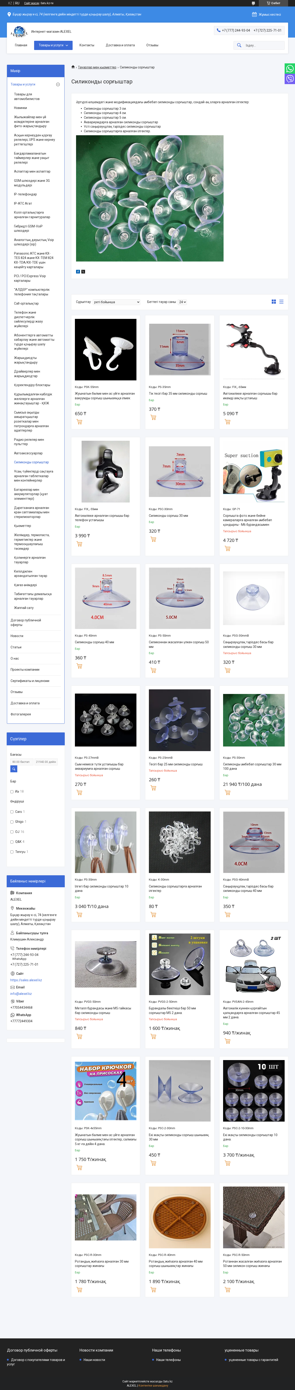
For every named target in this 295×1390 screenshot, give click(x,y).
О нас (15, 658)
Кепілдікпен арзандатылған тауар (30, 574)
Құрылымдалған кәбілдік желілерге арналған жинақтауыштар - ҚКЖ (33, 398)
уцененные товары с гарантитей (253, 1360)
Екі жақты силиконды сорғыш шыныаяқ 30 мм (179, 1137)
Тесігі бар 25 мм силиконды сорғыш (176, 764)
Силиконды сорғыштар (31, 462)
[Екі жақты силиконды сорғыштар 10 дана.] (254, 1091)
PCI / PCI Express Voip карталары (30, 278)
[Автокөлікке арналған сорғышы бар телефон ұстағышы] (105, 471)
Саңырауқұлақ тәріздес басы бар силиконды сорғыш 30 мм (248, 644)
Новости (17, 636)
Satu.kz (168, 1381)
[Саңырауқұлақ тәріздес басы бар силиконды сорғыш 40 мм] (254, 842)
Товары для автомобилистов (27, 96)
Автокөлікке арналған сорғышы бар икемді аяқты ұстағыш (250, 396)
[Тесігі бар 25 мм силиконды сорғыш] (179, 720)
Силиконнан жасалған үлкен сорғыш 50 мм (179, 644)
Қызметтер (22, 526)
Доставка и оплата (120, 45)
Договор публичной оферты (26, 622)
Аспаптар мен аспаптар (32, 171)
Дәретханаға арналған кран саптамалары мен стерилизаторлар (31, 512)
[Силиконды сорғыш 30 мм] (179, 471)
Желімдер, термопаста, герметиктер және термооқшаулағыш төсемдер (32, 541)
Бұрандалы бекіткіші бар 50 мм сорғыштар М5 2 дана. (172, 1010)
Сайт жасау (31, 3)
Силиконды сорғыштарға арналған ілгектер (175, 889)
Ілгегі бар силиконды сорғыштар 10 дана (101, 889)
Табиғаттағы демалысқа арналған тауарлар (33, 596)
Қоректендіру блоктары (32, 385)
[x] (83, 272)
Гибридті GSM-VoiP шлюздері (28, 228)
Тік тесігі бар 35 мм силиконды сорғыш (178, 393)
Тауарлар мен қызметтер (97, 67)
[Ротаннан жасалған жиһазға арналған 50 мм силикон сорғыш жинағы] (254, 1217)
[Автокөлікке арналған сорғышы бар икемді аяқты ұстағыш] (254, 349)
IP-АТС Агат (23, 203)
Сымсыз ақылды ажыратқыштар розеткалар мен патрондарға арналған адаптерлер (31, 421)
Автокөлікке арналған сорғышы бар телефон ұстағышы (102, 518)
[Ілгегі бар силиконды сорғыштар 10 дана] (105, 842)
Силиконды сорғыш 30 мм (168, 515)
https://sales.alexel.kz (26, 980)
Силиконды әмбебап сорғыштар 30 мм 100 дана (252, 766)
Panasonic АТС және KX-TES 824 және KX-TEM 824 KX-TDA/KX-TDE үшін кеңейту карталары (33, 260)
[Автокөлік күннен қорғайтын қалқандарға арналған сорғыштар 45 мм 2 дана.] (254, 964)
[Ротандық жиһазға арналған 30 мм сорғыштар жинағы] (105, 1217)
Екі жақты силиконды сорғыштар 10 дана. (250, 1137)
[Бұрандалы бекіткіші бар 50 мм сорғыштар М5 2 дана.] (179, 964)
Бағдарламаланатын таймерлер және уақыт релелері (31, 158)
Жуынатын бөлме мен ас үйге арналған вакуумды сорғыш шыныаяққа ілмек (105, 396)
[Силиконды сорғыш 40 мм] (105, 598)
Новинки (20, 108)
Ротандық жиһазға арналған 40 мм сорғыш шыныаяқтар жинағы (176, 1264)
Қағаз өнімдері (25, 585)
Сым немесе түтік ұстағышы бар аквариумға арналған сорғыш (99, 766)
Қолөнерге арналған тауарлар (30, 560)
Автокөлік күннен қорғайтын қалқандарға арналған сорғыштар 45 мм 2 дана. (251, 1012)
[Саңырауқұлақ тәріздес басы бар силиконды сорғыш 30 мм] (254, 598)
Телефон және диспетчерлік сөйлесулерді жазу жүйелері (28, 319)
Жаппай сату (24, 608)
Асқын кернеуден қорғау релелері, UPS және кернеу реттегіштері (34, 139)
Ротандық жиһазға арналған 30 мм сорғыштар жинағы (102, 1264)
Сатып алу (79, 421)
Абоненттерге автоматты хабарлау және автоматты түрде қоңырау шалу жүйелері (34, 342)
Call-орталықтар (26, 303)
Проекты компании (25, 669)
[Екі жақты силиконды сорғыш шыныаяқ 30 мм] (179, 1091)
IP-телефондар (25, 194)
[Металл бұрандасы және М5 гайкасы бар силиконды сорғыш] (105, 964)
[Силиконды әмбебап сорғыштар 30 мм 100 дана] (254, 720)
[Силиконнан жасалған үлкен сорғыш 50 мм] (179, 598)
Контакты (87, 45)
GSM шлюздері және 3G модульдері (32, 183)
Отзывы (152, 45)
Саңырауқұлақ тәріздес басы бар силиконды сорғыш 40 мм (248, 889)
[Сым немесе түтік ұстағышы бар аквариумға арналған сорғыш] (105, 720)
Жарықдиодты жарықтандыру (26, 360)
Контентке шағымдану (153, 1385)
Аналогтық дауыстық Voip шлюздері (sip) (34, 242)
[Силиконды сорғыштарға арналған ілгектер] (179, 842)
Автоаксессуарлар (28, 453)
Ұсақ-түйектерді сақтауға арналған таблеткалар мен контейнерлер (33, 476)
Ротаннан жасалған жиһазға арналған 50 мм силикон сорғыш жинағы (252, 1264)
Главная (21, 45)
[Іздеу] (239, 45)
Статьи (16, 647)
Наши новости (94, 1360)
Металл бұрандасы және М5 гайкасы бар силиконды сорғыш (103, 1010)
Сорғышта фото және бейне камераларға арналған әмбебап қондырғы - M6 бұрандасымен (247, 520)
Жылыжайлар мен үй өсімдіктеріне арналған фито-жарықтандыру (31, 121)
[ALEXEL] (19, 31)
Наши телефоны (168, 1360)
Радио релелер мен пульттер (29, 442)
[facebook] (78, 272)
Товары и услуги (51, 45)
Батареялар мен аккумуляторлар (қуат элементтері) (31, 494)
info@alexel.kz (21, 994)
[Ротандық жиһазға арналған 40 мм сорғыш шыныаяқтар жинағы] (179, 1217)
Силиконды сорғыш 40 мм (94, 642)
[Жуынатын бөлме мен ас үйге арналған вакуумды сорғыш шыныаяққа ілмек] (105, 349)
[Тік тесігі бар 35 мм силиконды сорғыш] (179, 349)
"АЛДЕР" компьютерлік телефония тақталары (32, 292)
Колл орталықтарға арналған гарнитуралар (32, 215)
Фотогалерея (21, 714)
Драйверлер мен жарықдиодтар (27, 374)
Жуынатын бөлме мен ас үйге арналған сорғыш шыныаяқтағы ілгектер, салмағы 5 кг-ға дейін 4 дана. (105, 1139)
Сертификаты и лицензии (30, 681)
